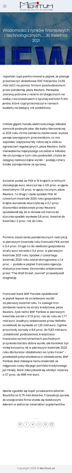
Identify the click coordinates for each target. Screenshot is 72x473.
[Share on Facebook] (26, 424)
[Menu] (5, 6)
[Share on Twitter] (33, 424)
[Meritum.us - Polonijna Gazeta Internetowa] (36, 6)
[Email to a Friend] (39, 424)
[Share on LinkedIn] (52, 424)
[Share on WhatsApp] (20, 424)
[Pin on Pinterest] (45, 424)
